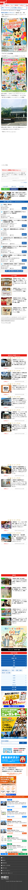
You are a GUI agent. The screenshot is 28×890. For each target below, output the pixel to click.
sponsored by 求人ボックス (19, 201)
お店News (22, 5)
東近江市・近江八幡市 (6, 672)
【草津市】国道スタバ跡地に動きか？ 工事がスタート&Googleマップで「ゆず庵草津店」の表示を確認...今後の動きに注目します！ (19, 376)
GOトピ (2, 5)
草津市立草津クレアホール (9, 320)
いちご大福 (8, 322)
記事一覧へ (14, 186)
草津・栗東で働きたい (9, 201)
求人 (12, 5)
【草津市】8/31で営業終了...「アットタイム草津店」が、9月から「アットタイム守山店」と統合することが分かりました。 (19, 402)
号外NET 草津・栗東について (7, 873)
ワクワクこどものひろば (16, 318)
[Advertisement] (14, 339)
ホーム (3, 857)
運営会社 (3, 860)
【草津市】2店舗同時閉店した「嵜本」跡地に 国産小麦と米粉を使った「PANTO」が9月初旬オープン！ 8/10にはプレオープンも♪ (19, 470)
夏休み (2, 320)
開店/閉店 (16, 5)
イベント (3, 318)
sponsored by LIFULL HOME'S (19, 796)
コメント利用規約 (24, 182)
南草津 (23, 318)
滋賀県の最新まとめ (6, 670)
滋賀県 (19, 10)
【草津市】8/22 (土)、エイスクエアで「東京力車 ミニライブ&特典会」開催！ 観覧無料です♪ (19, 601)
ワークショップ (8, 318)
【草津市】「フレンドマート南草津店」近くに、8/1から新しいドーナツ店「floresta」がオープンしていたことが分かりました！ (19, 415)
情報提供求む (4, 862)
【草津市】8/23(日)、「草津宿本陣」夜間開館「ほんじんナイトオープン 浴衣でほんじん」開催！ (19, 589)
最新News (7, 5)
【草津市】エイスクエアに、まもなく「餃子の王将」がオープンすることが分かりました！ (19, 387)
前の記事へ (6, 186)
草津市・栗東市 (19, 670)
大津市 (13, 670)
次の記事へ (22, 186)
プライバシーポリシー (6, 870)
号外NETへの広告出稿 (6, 865)
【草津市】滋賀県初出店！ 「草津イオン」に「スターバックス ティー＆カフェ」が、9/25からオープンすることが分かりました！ (19, 483)
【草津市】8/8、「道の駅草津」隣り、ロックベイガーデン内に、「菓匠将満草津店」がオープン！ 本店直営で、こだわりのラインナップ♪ (19, 538)
